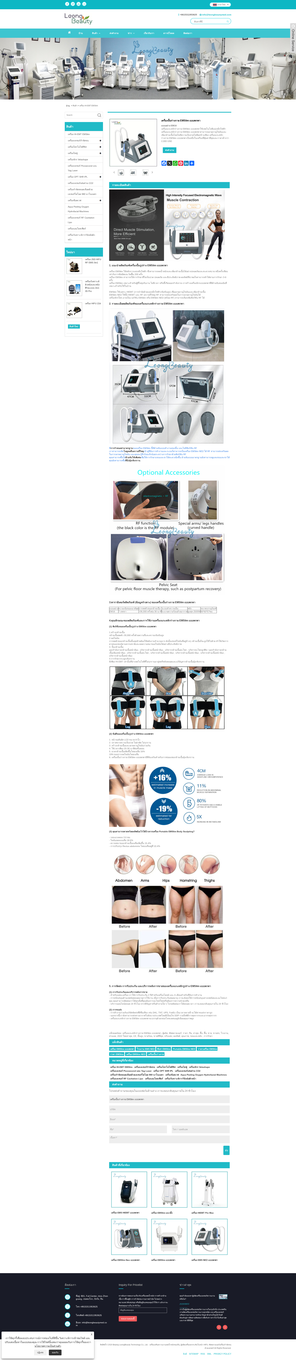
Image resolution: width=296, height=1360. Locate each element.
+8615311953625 (188, 14)
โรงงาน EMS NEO (146, 1049)
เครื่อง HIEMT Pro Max (202, 1213)
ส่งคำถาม (114, 33)
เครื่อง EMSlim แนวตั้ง (162, 1213)
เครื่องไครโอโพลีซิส (77, 147)
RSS (203, 1354)
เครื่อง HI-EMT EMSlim (88, 106)
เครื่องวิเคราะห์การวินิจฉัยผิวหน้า (81, 237)
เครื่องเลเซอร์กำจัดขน (78, 140)
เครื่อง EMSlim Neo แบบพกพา (125, 1260)
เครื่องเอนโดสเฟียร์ (77, 228)
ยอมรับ (55, 1352)
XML (209, 1354)
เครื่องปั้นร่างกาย (156, 1054)
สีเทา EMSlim (163, 1049)
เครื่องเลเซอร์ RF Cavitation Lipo (81, 220)
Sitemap (193, 1354)
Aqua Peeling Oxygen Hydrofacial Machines (78, 209)
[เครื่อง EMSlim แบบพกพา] (169, 1237)
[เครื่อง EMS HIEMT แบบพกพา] (129, 1189)
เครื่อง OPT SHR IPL (78, 177)
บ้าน (81, 33)
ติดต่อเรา (187, 33)
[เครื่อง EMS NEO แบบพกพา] (209, 1237)
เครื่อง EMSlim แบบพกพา (122, 1049)
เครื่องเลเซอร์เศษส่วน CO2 (80, 183)
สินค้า (95, 33)
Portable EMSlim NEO (184, 1049)
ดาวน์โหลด (168, 33)
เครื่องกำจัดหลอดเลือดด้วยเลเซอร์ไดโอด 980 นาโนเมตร (82, 191)
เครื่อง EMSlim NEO (136, 1054)
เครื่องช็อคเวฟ (74, 200)
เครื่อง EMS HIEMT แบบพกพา (125, 1212)
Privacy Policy (222, 1354)
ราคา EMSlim (117, 1054)
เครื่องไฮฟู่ (73, 153)
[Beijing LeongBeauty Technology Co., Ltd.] (78, 19)
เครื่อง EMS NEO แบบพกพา (204, 1260)
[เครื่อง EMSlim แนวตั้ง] (169, 1189)
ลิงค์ (185, 1354)
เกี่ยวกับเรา (149, 33)
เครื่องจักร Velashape (78, 159)
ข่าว (130, 33)
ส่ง (226, 1150)
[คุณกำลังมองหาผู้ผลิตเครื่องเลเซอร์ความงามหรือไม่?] (223, 1297)
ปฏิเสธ (40, 1352)
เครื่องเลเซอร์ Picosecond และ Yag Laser (82, 168)
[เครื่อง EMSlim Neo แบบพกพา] (129, 1237)
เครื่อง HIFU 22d (93, 303)
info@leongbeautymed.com (216, 14)
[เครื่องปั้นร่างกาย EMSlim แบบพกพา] (121, 173)
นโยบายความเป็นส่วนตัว (48, 1346)
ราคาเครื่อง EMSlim (207, 1049)
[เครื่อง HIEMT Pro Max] (209, 1189)
